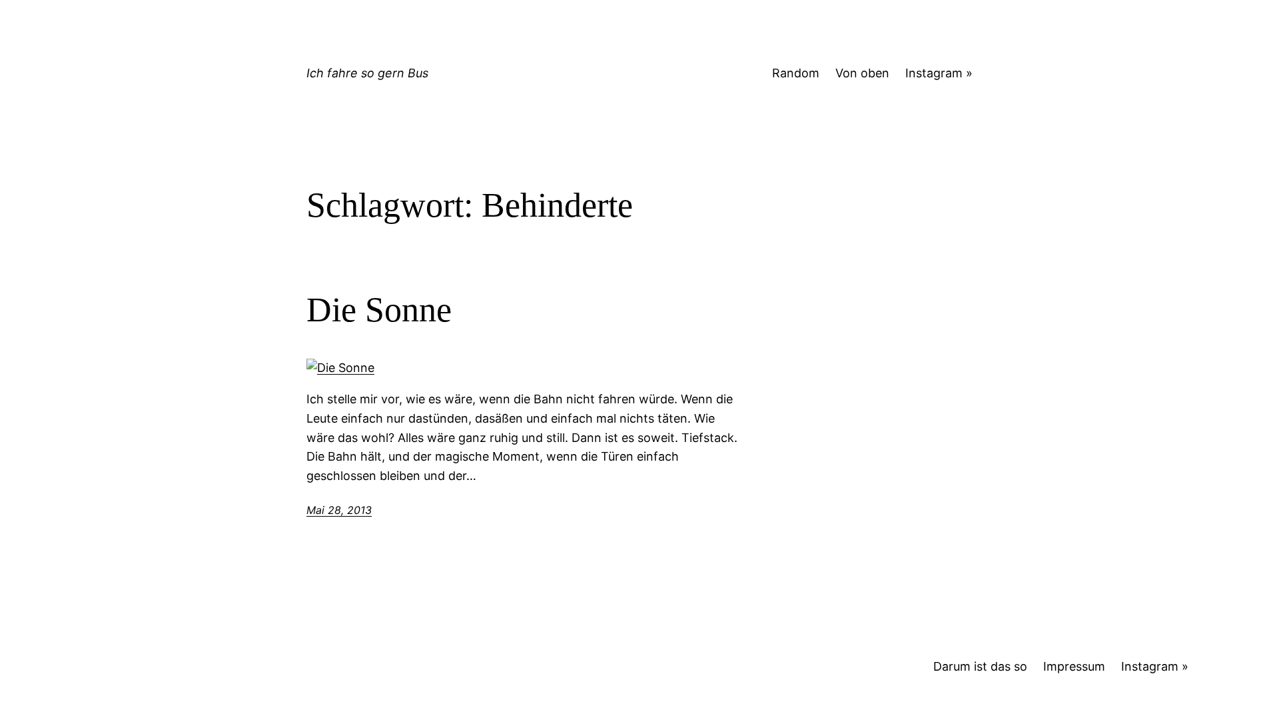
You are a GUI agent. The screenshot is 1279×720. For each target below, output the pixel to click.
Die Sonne (379, 310)
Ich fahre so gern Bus (367, 73)
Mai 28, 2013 (339, 510)
